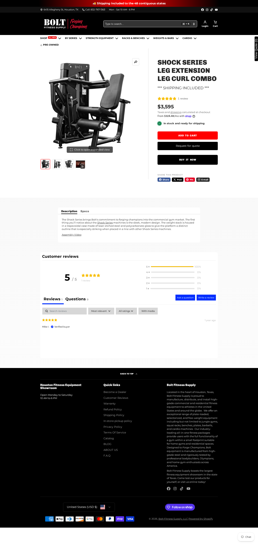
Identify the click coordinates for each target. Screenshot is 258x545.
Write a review (206, 297)
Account (205, 23)
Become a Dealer (115, 392)
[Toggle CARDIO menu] (195, 38)
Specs (84, 211)
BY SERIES (71, 38)
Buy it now (187, 159)
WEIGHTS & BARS (163, 38)
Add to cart (187, 135)
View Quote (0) (256, 49)
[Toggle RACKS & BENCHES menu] (148, 38)
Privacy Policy (113, 427)
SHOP (48, 38)
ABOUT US (111, 450)
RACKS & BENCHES (133, 38)
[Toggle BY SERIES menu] (80, 38)
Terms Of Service (115, 432)
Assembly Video (71, 234)
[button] (173, 266)
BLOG (107, 444)
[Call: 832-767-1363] (93, 9)
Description (69, 211)
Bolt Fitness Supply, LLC (173, 518)
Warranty (110, 403)
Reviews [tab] (53, 299)
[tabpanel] (129, 331)
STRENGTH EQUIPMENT (100, 38)
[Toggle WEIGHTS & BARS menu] (177, 38)
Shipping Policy (114, 415)
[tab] (77, 299)
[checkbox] (148, 311)
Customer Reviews (116, 398)
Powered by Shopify (200, 518)
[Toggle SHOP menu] (59, 38)
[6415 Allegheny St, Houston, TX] (59, 9)
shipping (176, 112)
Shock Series (105, 222)
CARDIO (187, 38)
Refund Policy (113, 409)
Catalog (109, 438)
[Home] (65, 24)
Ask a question (185, 297)
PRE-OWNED (51, 45)
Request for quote (188, 146)
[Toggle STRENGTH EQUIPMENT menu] (116, 38)
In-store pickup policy (118, 421)
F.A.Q (107, 455)
